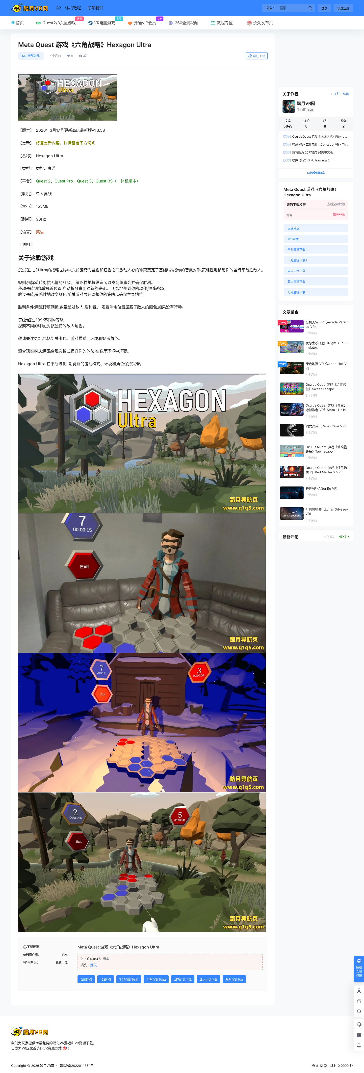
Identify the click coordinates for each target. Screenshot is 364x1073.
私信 (346, 94)
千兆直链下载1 (128, 979)
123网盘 (105, 979)
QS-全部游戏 (31, 56)
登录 (324, 8)
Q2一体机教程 (68, 7)
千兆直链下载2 (156, 979)
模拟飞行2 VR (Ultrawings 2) (307, 160)
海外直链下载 (234, 979)
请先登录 (339, 214)
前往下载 (259, 56)
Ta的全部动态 (316, 173)
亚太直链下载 (208, 979)
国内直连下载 (183, 979)
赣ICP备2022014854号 (77, 1066)
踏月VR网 (46, 1066)
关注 (337, 94)
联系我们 (95, 7)
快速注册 (343, 8)
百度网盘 (86, 979)
